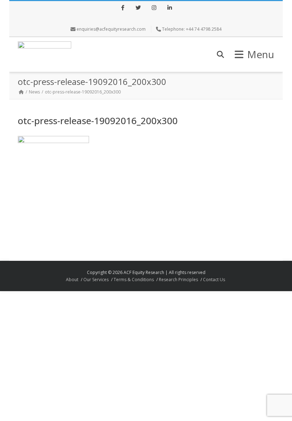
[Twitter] (138, 8)
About (72, 280)
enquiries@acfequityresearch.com (111, 29)
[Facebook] (122, 8)
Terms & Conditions (134, 280)
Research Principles (178, 280)
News (34, 92)
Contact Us (214, 280)
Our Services (96, 280)
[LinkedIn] (169, 8)
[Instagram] (154, 8)
